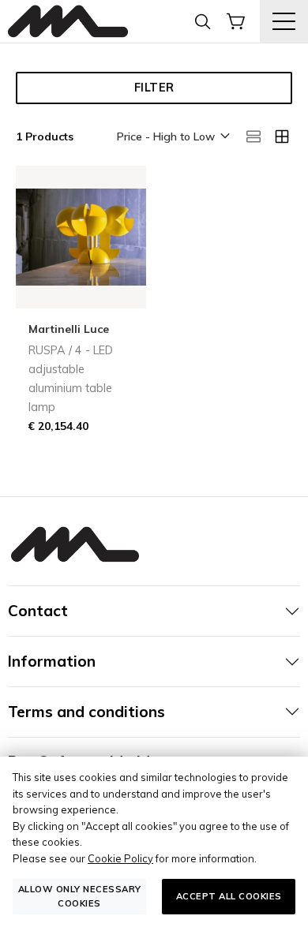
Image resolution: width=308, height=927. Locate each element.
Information (52, 661)
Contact (38, 610)
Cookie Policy (120, 858)
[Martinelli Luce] (68, 21)
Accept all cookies (229, 896)
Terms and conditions (86, 711)
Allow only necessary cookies (79, 896)
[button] (172, 137)
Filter (154, 87)
